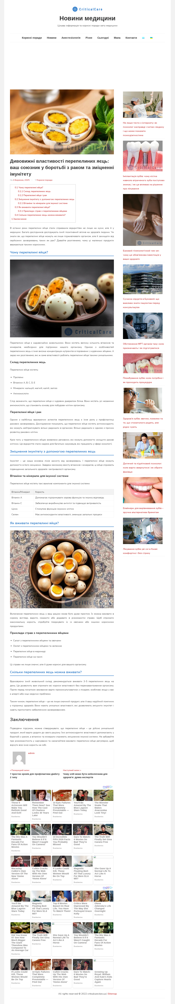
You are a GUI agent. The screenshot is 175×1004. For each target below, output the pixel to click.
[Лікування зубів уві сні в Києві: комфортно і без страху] (143, 532)
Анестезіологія (70, 37)
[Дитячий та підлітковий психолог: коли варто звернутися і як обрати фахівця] (143, 446)
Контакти (131, 37)
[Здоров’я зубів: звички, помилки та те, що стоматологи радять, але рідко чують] (143, 402)
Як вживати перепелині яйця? (32, 207)
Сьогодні (103, 37)
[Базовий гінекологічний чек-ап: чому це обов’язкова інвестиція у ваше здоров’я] (143, 221)
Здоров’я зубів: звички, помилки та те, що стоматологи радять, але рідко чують (143, 422)
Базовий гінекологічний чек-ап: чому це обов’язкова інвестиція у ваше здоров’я (142, 255)
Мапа (117, 37)
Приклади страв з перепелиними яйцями (42, 211)
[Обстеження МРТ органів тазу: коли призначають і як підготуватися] (143, 327)
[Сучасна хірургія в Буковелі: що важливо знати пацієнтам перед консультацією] (143, 280)
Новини (51, 37)
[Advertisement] (87, 66)
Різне (89, 37)
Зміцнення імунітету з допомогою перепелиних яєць (44, 199)
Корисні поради (32, 37)
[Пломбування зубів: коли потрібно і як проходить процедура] (143, 364)
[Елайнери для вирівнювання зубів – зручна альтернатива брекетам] (143, 491)
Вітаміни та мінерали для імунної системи (43, 203)
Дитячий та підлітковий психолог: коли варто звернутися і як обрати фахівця (142, 467)
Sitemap (112, 993)
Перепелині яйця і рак (32, 195)
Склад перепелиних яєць (34, 191)
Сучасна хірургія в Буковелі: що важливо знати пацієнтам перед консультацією (141, 303)
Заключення (18, 219)
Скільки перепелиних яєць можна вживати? (40, 215)
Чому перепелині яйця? (29, 187)
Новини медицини (87, 18)
